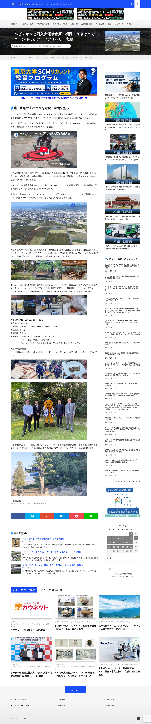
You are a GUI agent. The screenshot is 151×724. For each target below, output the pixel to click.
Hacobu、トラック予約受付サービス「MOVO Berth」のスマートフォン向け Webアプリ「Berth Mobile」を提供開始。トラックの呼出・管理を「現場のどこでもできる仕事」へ (122, 406)
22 (131, 547)
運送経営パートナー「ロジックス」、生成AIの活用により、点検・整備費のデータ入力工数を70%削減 (122, 333)
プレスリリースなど (61, 46)
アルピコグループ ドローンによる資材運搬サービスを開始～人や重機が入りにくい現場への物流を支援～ (122, 288)
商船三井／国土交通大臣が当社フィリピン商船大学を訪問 (122, 343)
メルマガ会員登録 (19, 699)
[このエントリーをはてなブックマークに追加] (61, 516)
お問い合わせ (109, 705)
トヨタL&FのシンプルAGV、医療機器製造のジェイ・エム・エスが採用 (75, 627)
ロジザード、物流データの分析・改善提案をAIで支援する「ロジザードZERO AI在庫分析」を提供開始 (122, 364)
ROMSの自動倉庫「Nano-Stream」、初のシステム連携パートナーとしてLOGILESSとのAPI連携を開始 (122, 266)
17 (109, 547)
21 (127, 547)
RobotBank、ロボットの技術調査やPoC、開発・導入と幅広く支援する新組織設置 (119, 671)
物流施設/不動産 (27, 24)
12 (118, 542)
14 (127, 542)
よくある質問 (109, 699)
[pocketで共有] (76, 516)
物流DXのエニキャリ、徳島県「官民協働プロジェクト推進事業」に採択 (122, 353)
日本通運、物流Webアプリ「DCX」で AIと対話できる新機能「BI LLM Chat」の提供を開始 (122, 394)
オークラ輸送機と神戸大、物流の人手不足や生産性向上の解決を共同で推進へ (31, 674)
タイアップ (119, 24)
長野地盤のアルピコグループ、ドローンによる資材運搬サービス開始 (119, 627)
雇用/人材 (74, 24)
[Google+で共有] (47, 516)
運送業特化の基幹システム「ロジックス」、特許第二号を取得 (122, 418)
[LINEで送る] (91, 516)
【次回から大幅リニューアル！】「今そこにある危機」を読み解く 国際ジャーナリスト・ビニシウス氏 (122, 127)
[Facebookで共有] (18, 516)
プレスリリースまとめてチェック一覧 (127, 481)
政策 (109, 24)
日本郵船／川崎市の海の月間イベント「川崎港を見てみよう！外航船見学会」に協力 (122, 374)
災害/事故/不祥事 (43, 24)
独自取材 (14, 24)
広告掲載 (61, 699)
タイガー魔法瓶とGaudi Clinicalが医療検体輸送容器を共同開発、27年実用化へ (75, 674)
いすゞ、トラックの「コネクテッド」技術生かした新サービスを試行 (51, 552)
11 (114, 542)
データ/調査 (100, 24)
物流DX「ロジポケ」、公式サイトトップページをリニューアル (122, 471)
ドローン (51, 46)
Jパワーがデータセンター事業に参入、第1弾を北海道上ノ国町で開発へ (52, 565)
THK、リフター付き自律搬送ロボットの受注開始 (43, 539)
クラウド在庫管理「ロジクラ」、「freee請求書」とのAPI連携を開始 (122, 299)
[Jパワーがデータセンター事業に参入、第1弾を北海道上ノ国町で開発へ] (16, 569)
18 (114, 547)
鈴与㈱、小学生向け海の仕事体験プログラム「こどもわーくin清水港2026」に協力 (122, 461)
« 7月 (109, 558)
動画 (46, 46)
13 (123, 542)
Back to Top (75, 690)
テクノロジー (17, 624)
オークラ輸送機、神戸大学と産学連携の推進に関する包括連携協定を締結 (122, 277)
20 (123, 547)
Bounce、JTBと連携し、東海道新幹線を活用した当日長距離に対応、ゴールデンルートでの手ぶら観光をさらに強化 (122, 429)
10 (109, 542)
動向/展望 (46, 624)
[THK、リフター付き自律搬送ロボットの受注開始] (16, 542)
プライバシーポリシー (21, 705)
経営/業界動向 (86, 24)
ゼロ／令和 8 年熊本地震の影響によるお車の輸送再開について (122, 440)
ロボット (39, 624)
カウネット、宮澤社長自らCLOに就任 (29, 630)
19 (118, 547)
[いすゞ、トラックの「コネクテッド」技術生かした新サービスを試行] (16, 556)
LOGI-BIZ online (22, 719)
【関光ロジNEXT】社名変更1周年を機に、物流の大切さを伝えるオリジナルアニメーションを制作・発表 (122, 322)
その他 (129, 24)
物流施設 (13, 626)
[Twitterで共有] (32, 516)
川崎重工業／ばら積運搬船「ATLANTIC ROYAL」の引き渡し (122, 384)
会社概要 (61, 705)
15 (131, 542)
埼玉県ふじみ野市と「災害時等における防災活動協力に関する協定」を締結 (122, 451)
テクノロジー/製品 (60, 24)
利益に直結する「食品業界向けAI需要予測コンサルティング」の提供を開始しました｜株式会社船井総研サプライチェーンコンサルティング (122, 310)
